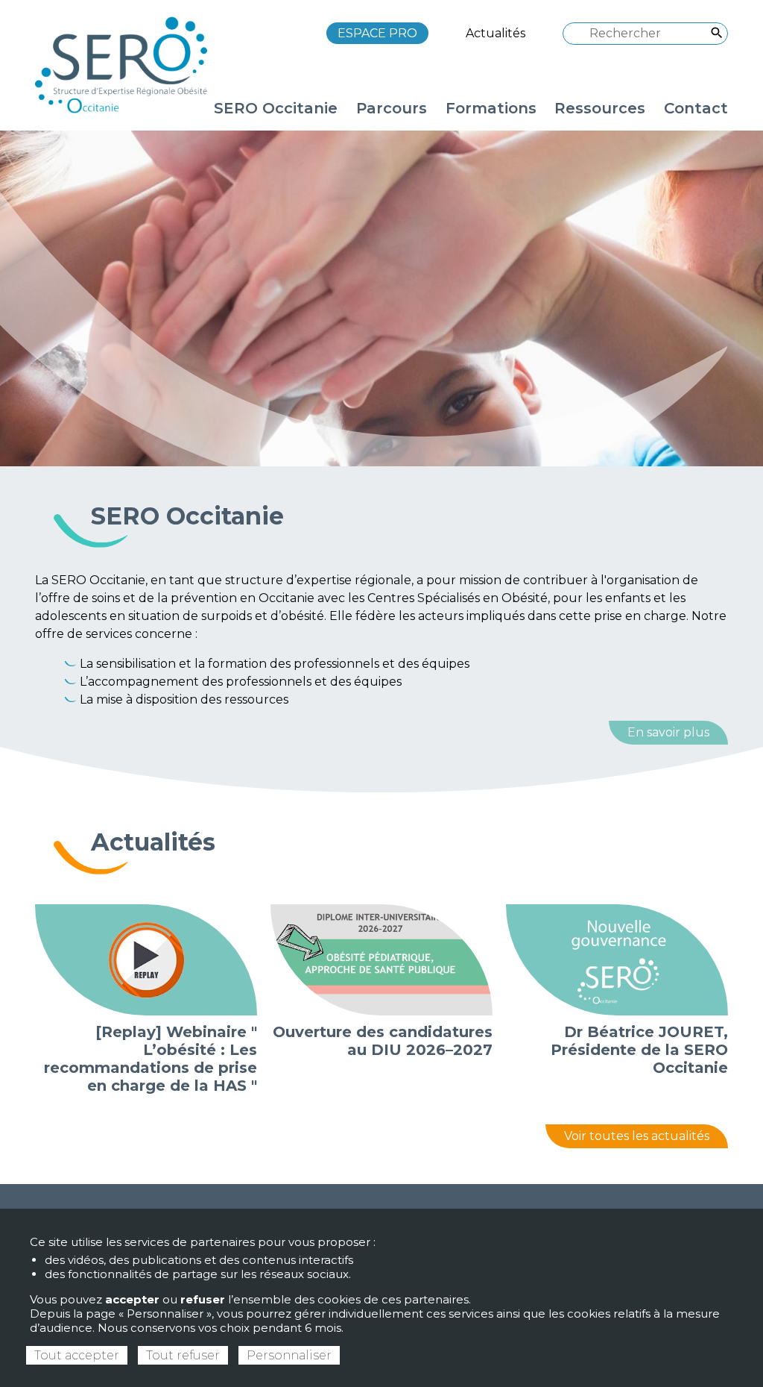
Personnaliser (289, 1355)
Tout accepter (76, 1355)
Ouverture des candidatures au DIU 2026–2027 (383, 1041)
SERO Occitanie (187, 516)
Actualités (495, 33)
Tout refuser (183, 1355)
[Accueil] (128, 64)
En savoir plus (668, 732)
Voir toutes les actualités (636, 1136)
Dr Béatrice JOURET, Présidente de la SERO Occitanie (639, 1050)
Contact (696, 108)
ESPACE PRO (377, 33)
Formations (491, 108)
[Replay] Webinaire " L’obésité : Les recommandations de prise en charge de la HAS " (150, 1059)
